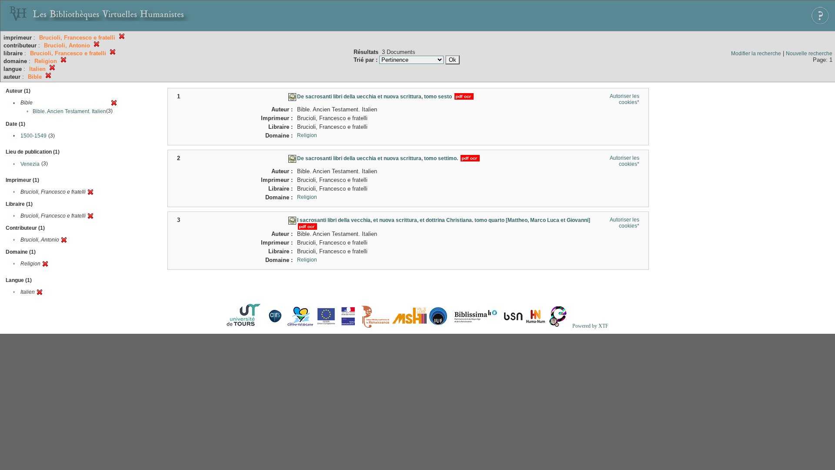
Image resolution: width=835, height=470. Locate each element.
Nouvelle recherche (809, 53)
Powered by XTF (590, 326)
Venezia (30, 164)
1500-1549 (33, 136)
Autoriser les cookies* (624, 99)
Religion (307, 135)
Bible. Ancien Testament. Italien (69, 111)
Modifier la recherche (756, 53)
